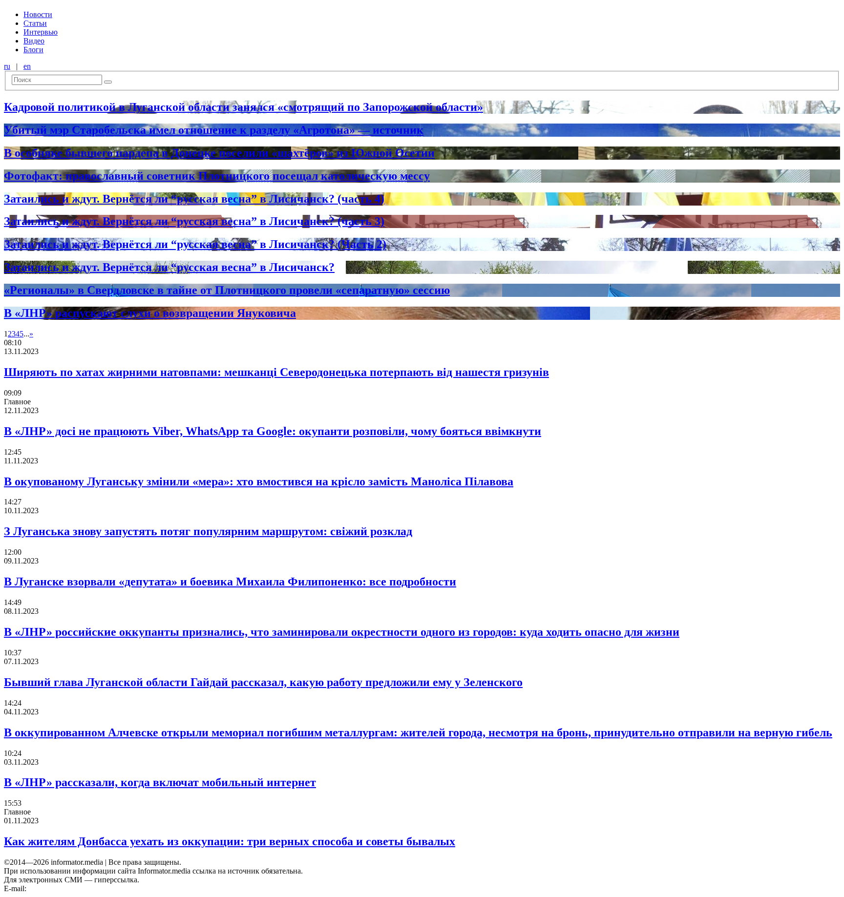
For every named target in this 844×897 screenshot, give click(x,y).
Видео (33, 41)
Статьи (35, 23)
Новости (37, 14)
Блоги (33, 49)
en (27, 66)
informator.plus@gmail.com (71, 888)
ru (7, 66)
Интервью (40, 32)
